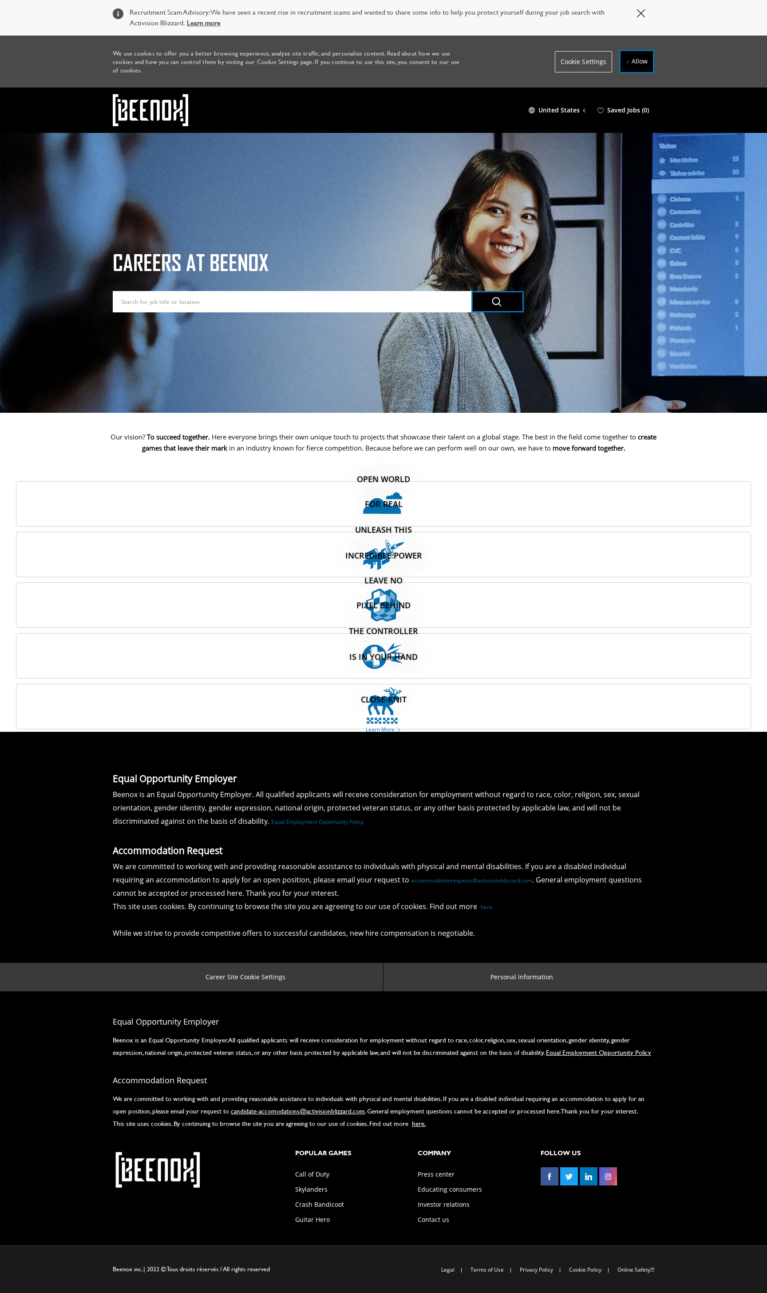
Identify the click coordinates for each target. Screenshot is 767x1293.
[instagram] (608, 1176)
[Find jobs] (497, 301)
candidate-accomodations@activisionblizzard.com (298, 1111)
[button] (584, 61)
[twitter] (569, 1176)
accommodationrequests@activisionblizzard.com (471, 880)
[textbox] (292, 301)
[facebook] (549, 1176)
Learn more (204, 22)
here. (487, 907)
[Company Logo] (150, 110)
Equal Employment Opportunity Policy (317, 822)
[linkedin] (588, 1176)
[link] (157, 1170)
